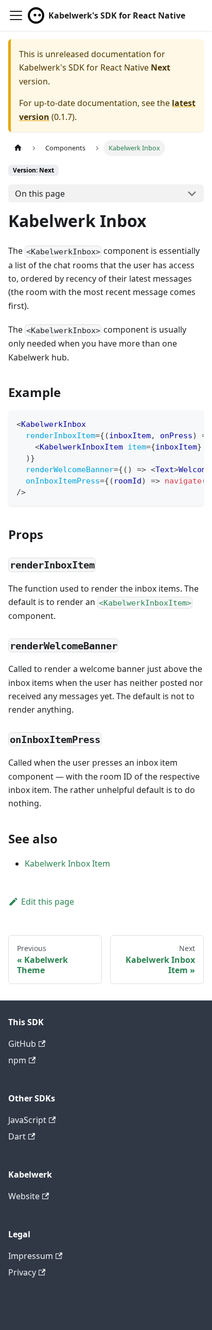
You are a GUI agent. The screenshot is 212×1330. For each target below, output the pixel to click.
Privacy (22, 1272)
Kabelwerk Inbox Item (67, 863)
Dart (17, 1136)
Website (24, 1196)
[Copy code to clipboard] (191, 423)
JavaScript (27, 1120)
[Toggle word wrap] (172, 423)
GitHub (22, 1043)
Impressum (30, 1256)
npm (17, 1060)
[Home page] (18, 148)
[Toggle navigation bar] (16, 15)
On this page (40, 193)
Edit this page (47, 901)
